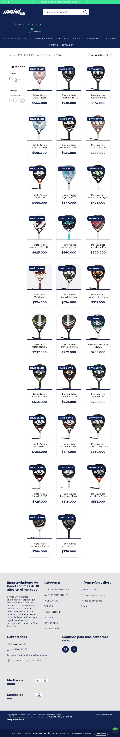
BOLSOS (77, 38)
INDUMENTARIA (93, 38)
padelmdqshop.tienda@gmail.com (29, 655)
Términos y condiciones (92, 595)
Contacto (85, 606)
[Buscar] (85, 12)
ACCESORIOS (61, 38)
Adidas (50, 55)
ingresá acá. (54, 717)
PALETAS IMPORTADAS (14, 38)
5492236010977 (19, 644)
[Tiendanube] (104, 715)
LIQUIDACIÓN (67, 45)
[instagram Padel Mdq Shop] (4, 2)
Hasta (17, 95)
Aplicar (22, 100)
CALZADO (109, 38)
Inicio (12, 55)
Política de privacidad (91, 600)
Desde (12, 95)
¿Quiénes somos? (90, 589)
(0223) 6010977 (19, 649)
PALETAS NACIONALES (40, 38)
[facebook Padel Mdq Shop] (8, 2)
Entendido (101, 733)
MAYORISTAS (52, 45)
